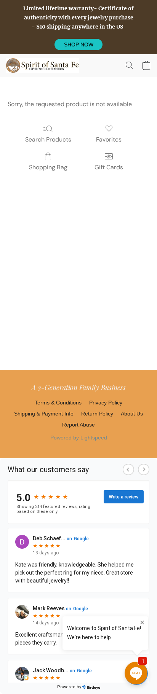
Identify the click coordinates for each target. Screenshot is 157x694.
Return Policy (97, 414)
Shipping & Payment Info (44, 414)
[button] (78, 44)
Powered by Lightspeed (78, 438)
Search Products (48, 139)
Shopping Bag (48, 167)
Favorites (109, 139)
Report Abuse (78, 425)
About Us (132, 414)
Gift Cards (109, 167)
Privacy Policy (105, 403)
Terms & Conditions (58, 403)
